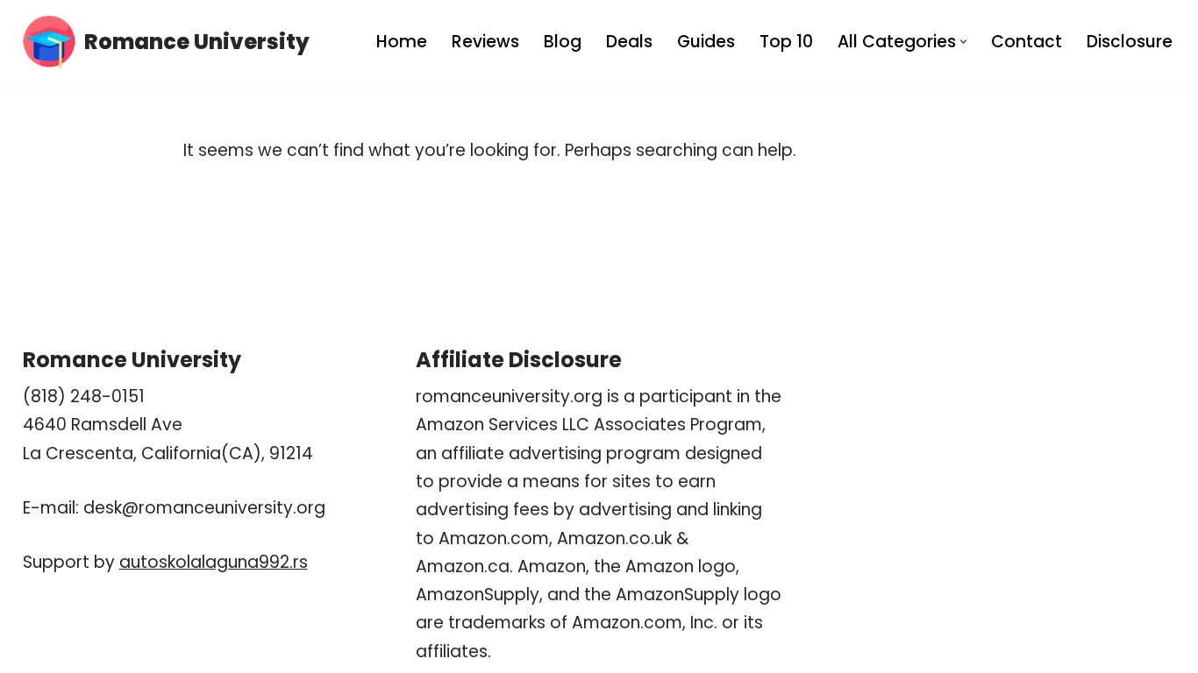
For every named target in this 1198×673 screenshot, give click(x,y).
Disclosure (1130, 41)
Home (401, 41)
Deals (629, 41)
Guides (706, 41)
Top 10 (786, 41)
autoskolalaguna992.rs (213, 562)
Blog (562, 41)
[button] (963, 42)
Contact (1026, 41)
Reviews (485, 41)
